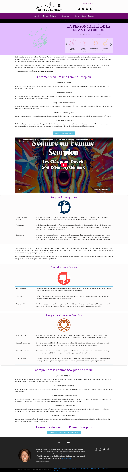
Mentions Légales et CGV (62, 469)
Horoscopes (65, 16)
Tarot (77, 16)
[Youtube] (87, 9)
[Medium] (91, 9)
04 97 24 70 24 (66, 458)
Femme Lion (105, 48)
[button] (66, 44)
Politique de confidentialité (81, 469)
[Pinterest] (78, 9)
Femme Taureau (72, 49)
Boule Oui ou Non (88, 16)
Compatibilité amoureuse (99, 469)
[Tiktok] (83, 9)
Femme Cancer (94, 48)
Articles (56, 471)
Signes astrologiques (49, 16)
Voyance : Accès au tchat (64, 21)
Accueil (36, 16)
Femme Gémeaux (83, 49)
